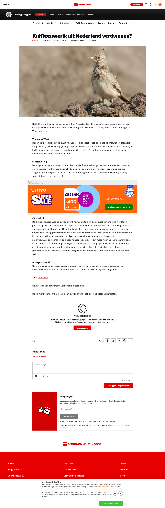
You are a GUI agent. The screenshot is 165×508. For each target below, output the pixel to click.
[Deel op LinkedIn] (119, 341)
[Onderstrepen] (44, 376)
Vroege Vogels (23, 14)
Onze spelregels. (39, 356)
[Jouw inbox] (150, 4)
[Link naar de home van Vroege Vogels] (9, 14)
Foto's (101, 23)
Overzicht (38, 23)
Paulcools (43, 277)
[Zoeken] (146, 4)
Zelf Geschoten (84, 23)
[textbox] (83, 368)
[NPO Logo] (160, 4)
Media (50, 23)
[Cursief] (40, 376)
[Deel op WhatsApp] (124, 341)
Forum (111, 23)
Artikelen (64, 23)
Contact (123, 23)
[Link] (47, 376)
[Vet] (36, 376)
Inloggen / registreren (118, 385)
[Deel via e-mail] (130, 341)
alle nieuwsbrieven (108, 421)
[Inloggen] (155, 4)
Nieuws (35, 40)
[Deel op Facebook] (107, 341)
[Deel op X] (113, 341)
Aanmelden (68, 416)
